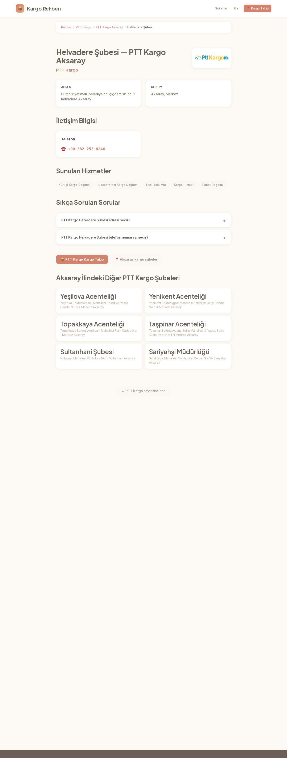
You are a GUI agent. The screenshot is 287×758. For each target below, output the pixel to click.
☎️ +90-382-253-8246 (83, 149)
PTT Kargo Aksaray (109, 27)
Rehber (66, 27)
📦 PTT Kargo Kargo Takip (82, 259)
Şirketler (221, 8)
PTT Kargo (83, 27)
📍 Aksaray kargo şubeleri (136, 259)
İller (237, 8)
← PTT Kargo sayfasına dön (143, 391)
